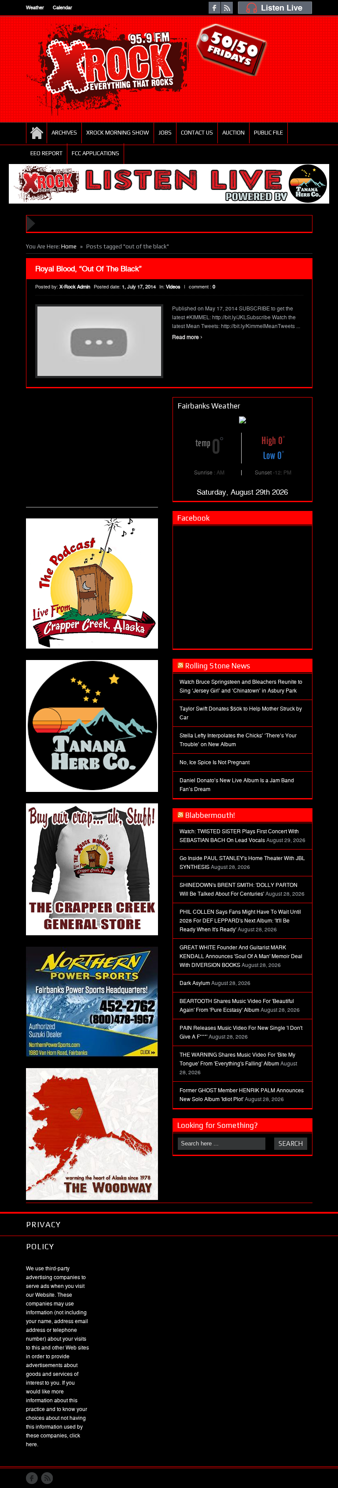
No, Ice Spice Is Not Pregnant (215, 762)
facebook (214, 8)
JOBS (165, 132)
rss (227, 8)
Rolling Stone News (217, 665)
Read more (187, 337)
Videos (173, 287)
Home (36, 133)
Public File (268, 132)
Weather (35, 8)
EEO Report (46, 153)
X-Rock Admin (74, 287)
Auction (233, 132)
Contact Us (197, 132)
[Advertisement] (92, 452)
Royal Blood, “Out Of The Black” (88, 268)
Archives (64, 132)
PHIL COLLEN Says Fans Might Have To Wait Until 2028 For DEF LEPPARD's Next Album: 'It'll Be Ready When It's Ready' (240, 921)
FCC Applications (95, 153)
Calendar (62, 8)
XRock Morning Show (117, 132)
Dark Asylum (195, 983)
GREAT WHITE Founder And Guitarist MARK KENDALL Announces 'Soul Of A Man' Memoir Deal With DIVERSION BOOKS (241, 956)
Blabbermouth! (210, 815)
